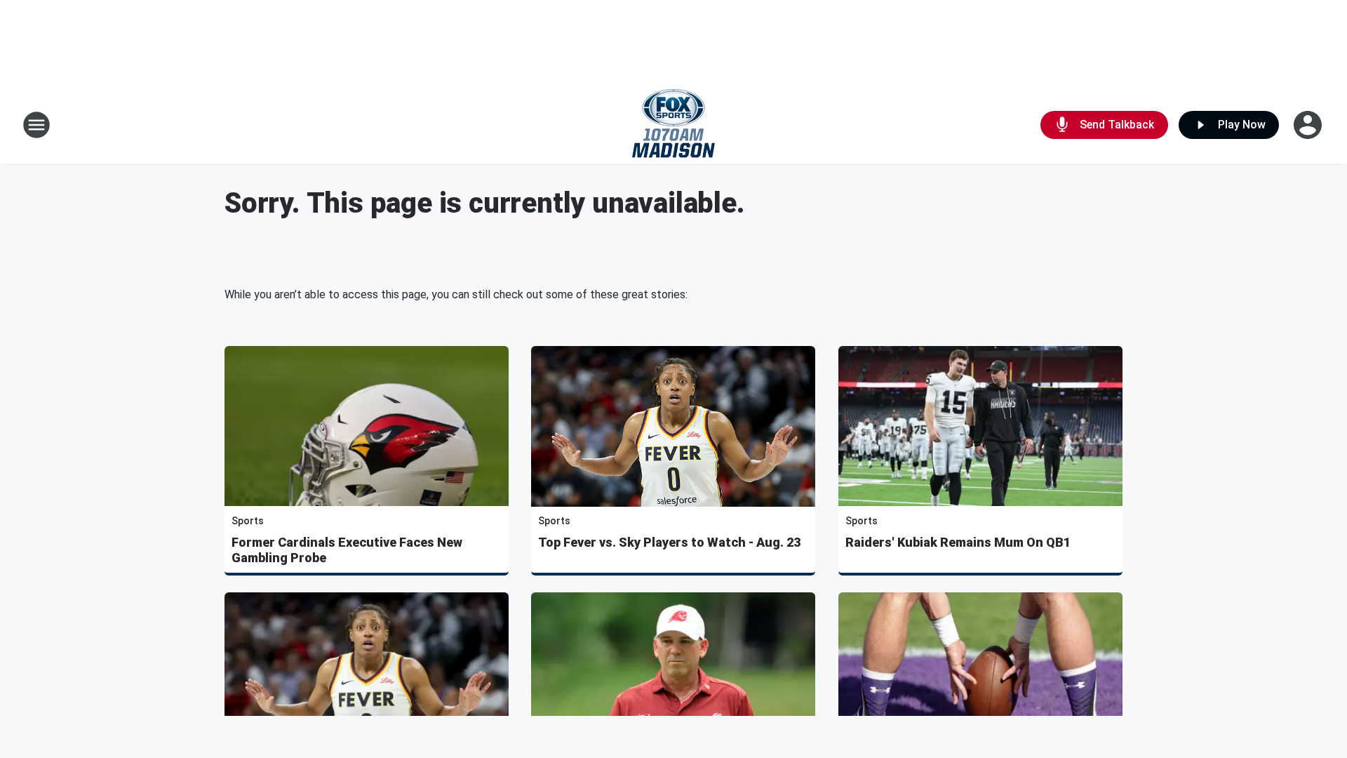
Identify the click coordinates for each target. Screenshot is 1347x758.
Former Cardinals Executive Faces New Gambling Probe (347, 550)
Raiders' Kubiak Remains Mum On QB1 (958, 542)
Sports (248, 520)
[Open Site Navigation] (36, 125)
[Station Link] (673, 124)
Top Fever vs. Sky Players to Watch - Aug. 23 (669, 542)
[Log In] (1309, 125)
